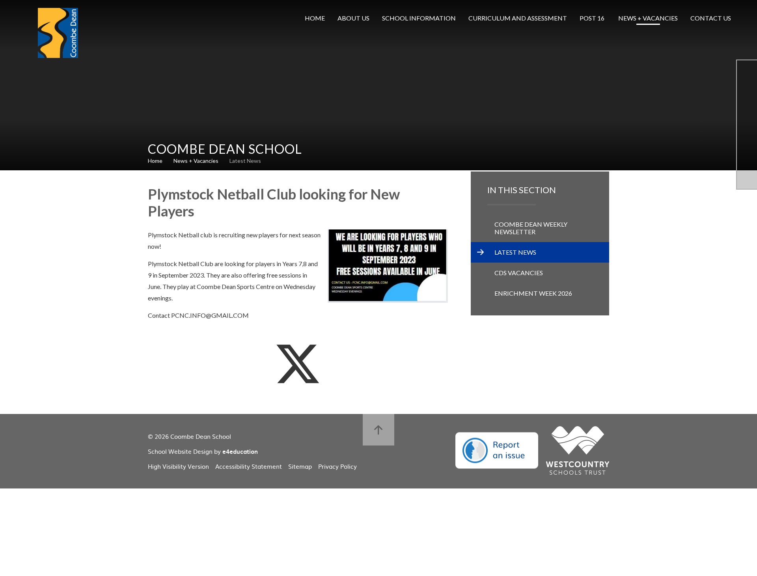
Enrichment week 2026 (533, 293)
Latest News (245, 160)
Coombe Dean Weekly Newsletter (530, 227)
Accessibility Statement (248, 466)
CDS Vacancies (518, 272)
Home (155, 160)
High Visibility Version (178, 466)
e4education (240, 451)
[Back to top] (378, 430)
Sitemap (300, 466)
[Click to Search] (749, 18)
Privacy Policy (337, 466)
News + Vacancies (195, 160)
